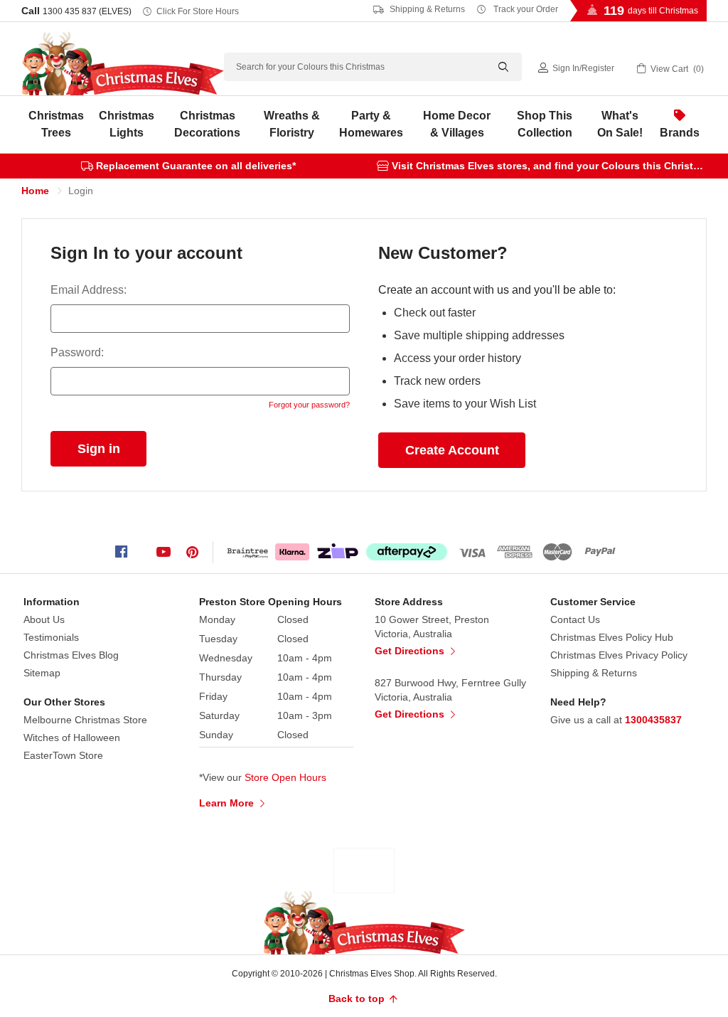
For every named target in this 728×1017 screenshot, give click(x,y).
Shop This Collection (544, 124)
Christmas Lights (126, 124)
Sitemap (41, 672)
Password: (77, 352)
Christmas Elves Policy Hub (611, 637)
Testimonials (51, 637)
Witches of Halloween (71, 737)
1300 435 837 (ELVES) (87, 11)
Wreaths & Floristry (292, 124)
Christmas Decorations (207, 124)
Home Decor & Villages (457, 124)
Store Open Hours (285, 777)
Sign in (565, 68)
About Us (44, 619)
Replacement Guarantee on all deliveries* (196, 165)
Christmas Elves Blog (71, 655)
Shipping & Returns (426, 9)
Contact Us (575, 619)
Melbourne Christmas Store (85, 719)
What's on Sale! (620, 124)
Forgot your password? (309, 404)
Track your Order (524, 9)
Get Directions (411, 650)
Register (598, 68)
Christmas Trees (56, 124)
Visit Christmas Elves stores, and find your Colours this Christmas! (554, 165)
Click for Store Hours (197, 11)
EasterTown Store (63, 755)
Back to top (357, 998)
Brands (680, 133)
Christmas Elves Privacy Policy (618, 655)
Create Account (452, 450)
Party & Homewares (371, 124)
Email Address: (88, 290)
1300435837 (653, 719)
